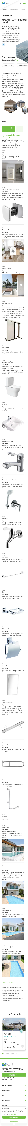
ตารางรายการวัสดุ (9, 982)
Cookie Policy (13, 1114)
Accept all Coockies (14, 1117)
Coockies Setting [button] (14, 1121)
